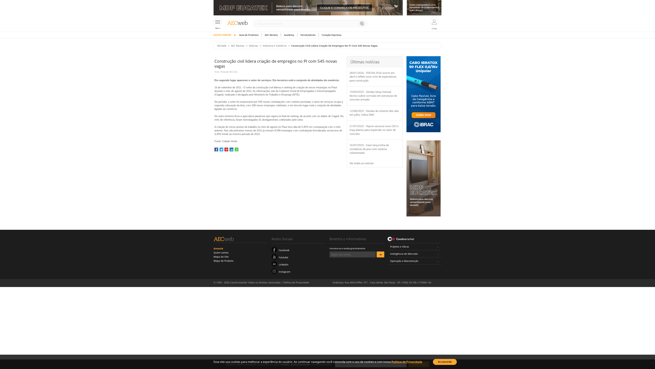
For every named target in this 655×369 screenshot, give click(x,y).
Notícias (253, 45)
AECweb (221, 45)
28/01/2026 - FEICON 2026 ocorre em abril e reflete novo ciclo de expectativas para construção (373, 76)
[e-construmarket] (401, 239)
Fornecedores (307, 35)
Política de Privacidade (406, 362)
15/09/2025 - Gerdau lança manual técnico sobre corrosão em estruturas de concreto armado (373, 95)
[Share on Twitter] (221, 150)
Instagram (284, 271)
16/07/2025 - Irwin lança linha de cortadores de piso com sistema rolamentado (369, 148)
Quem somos (221, 252)
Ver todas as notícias (362, 163)
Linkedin (283, 264)
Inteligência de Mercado (404, 253)
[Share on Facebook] (216, 150)
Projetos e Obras (399, 246)
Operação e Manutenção (404, 261)
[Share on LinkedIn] (231, 150)
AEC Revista (271, 35)
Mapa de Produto (223, 260)
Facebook (284, 250)
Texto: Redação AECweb (225, 72)
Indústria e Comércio (275, 45)
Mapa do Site (221, 256)
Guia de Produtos (249, 35)
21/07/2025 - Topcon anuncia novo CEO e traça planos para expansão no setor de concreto (374, 129)
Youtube (283, 257)
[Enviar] (380, 254)
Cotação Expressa (331, 35)
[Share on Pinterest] (226, 150)
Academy (289, 35)
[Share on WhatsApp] (236, 150)
